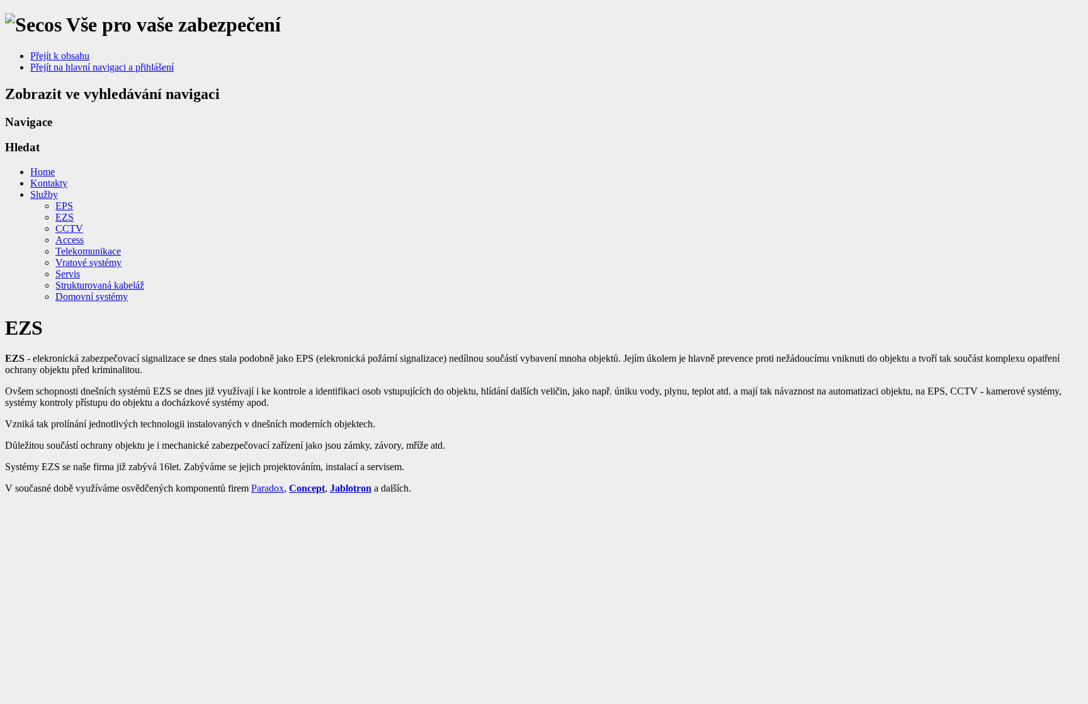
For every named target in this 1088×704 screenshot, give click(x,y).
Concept (307, 488)
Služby (44, 194)
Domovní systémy (91, 296)
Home (42, 171)
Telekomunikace (88, 251)
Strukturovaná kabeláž (99, 285)
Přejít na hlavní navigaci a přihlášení (102, 67)
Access (69, 239)
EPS (64, 205)
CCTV (69, 228)
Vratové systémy (88, 262)
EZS (64, 217)
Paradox (267, 488)
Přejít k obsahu (59, 55)
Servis (67, 273)
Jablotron (350, 488)
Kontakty (48, 183)
